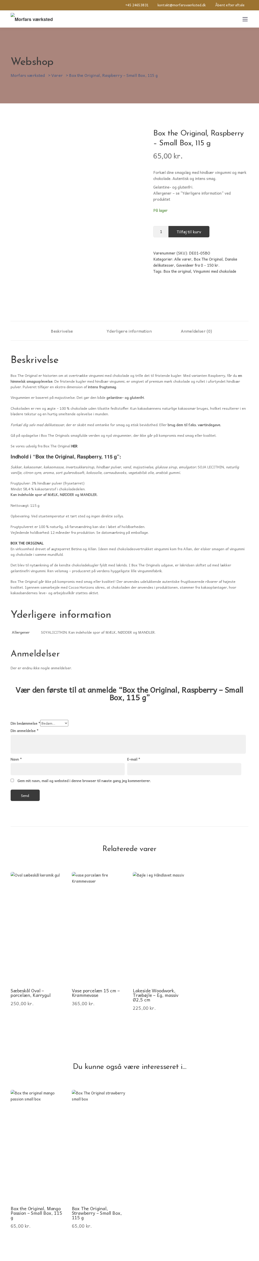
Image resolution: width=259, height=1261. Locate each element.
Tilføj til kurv (189, 231)
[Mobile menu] (245, 19)
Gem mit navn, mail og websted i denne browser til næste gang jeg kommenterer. (84, 780)
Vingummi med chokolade (214, 271)
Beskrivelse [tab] (62, 331)
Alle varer (182, 259)
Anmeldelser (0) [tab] (196, 331)
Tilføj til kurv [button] (159, 962)
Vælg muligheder (37, 962)
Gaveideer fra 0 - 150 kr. (197, 265)
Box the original (177, 271)
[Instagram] (12, 5)
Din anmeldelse (24, 730)
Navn (16, 759)
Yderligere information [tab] (129, 331)
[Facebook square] (21, 5)
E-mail (133, 759)
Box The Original (208, 259)
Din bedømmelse (25, 723)
